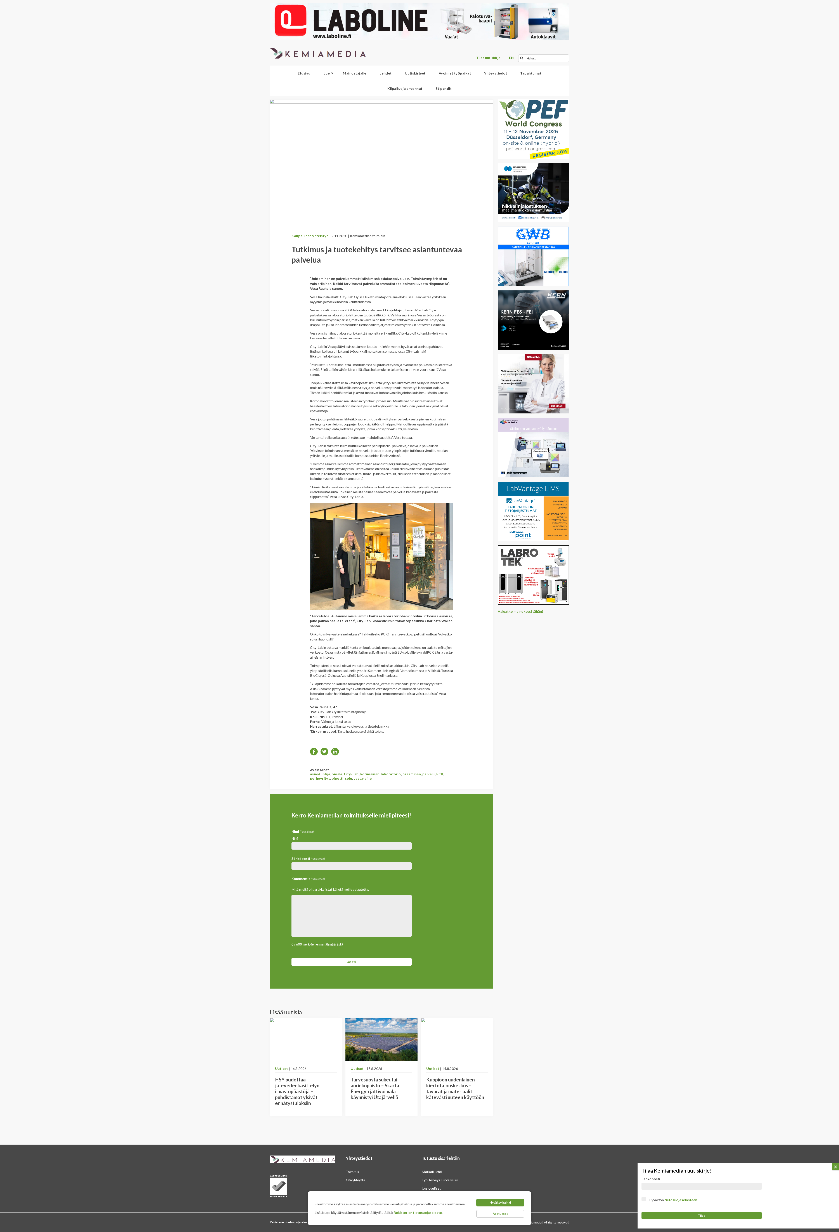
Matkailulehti (432, 1172)
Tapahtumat (530, 73)
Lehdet (386, 73)
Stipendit (444, 88)
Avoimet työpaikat (455, 73)
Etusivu (304, 73)
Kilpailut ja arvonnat (405, 88)
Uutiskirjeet (415, 73)
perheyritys (320, 778)
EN (511, 58)
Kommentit (308, 878)
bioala (337, 774)
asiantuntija (320, 774)
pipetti (337, 778)
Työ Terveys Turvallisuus (440, 1180)
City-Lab (351, 774)
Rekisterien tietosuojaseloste (418, 1212)
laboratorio (391, 774)
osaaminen (411, 774)
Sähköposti (308, 858)
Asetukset (500, 1213)
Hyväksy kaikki (500, 1202)
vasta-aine (363, 778)
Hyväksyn (673, 1200)
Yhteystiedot (495, 73)
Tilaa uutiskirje (488, 58)
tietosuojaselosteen (680, 1200)
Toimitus (352, 1172)
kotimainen (370, 774)
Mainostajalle (354, 73)
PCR (439, 774)
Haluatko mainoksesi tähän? (521, 611)
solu (348, 778)
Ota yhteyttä (355, 1180)
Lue (327, 73)
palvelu (428, 774)
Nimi (294, 838)
